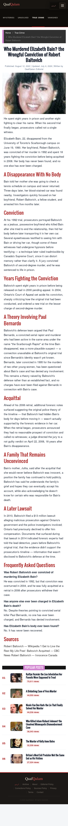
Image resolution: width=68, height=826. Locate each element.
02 (3, 693)
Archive (25, 784)
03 (3, 708)
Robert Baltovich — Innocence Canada (34, 655)
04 (3, 726)
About (34, 784)
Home (8, 32)
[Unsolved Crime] (23, 17)
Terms (30, 792)
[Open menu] (62, 6)
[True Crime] (38, 17)
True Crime (20, 32)
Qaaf (11, 4)
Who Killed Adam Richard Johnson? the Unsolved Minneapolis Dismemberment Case (44, 724)
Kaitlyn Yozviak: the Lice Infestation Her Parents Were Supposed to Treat (44, 676)
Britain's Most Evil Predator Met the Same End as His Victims (45, 757)
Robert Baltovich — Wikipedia (21, 646)
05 (3, 743)
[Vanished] (53, 17)
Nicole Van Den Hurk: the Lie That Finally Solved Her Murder (44, 706)
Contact (40, 792)
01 (3, 677)
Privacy (53, 788)
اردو (54, 5)
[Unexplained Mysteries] (8, 17)
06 (3, 758)
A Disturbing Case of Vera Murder (41, 691)
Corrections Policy (23, 788)
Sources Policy (40, 788)
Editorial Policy (47, 784)
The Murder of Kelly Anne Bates (40, 741)
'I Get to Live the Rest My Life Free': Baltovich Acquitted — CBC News (32, 650)
